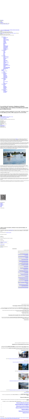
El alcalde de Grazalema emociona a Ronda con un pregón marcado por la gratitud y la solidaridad (23, 264)
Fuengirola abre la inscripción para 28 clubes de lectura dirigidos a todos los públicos (23, 278)
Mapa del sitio (9, 417)
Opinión (3, 89)
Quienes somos (13, 417)
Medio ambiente (5, 87)
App (3, 30)
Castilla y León (5, 60)
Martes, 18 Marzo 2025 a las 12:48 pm (4, 117)
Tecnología (4, 88)
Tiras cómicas (4, 92)
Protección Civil (5, 73)
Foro (2, 30)
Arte (3, 71)
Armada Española (5, 76)
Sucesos (4, 84)
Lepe (0, 169)
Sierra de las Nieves (5, 47)
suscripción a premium (8, 232)
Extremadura (4, 62)
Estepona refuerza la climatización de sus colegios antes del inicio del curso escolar (23, 270)
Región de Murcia (5, 64)
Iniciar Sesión (1, 22)
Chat (1, 30)
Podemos (4, 79)
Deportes (3, 70)
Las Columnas (5, 91)
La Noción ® (1, 417)
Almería (4, 50)
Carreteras (1, 205)
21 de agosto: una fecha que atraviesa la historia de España (25, 259)
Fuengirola (4, 41)
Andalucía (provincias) (5, 56)
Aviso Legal (24, 417)
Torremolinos (4, 48)
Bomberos (1, 204)
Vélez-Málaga (5, 49)
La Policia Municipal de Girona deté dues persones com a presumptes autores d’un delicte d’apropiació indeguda (23, 261)
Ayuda (7, 417)
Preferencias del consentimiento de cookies (14, 418)
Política (3, 78)
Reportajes (4, 90)
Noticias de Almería (25, 409)
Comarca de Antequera (6, 39)
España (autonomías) (5, 68)
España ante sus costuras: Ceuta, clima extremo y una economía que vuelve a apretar (23, 280)
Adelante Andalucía (5, 81)
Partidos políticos (5, 83)
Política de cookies (7, 418)
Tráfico (1, 206)
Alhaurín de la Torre (5, 37)
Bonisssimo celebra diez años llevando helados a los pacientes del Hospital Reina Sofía (23, 257)
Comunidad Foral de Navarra (6, 65)
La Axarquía (4, 42)
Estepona (4, 40)
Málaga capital (5, 43)
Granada (4, 52)
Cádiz (4, 51)
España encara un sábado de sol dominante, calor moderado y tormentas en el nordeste (23, 283)
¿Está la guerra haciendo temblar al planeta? (25, 266)
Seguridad (3, 72)
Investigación (4, 86)
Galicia (4, 63)
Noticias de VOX (26, 412)
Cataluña (4, 61)
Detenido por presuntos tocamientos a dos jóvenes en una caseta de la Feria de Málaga (23, 254)
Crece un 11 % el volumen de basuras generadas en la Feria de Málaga (24, 274)
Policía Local (4, 74)
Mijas (4, 44)
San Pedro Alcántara (5, 46)
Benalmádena (4, 38)
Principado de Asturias (5, 57)
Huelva (4, 53)
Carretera (1, 203)
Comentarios (5, 118)
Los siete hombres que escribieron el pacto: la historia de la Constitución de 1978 (24, 268)
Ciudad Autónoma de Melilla (6, 67)
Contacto (21, 417)
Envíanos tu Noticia (18, 417)
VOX (4, 80)
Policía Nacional (5, 75)
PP (3, 82)
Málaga (4, 54)
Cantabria (4, 59)
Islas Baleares (4, 58)
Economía (3, 69)
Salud (4, 85)
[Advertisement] (14, 5)
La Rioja (4, 66)
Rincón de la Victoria (5, 45)
